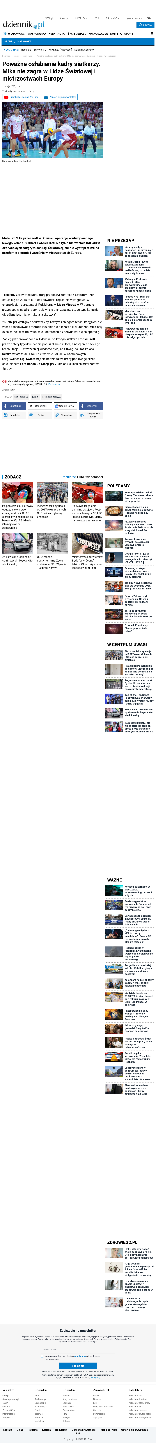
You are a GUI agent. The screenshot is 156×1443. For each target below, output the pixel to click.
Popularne (69, 477)
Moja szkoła (68, 1406)
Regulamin (61, 1429)
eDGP (5, 1403)
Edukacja (67, 1403)
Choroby (97, 1410)
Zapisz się (78, 1365)
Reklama (33, 1429)
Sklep (149, 18)
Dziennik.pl (41, 1390)
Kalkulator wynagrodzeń (140, 1417)
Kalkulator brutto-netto (140, 1414)
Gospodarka (40, 1403)
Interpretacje (8, 1414)
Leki (95, 1403)
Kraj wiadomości (91, 477)
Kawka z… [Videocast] (60, 49)
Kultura (66, 1421)
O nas (20, 1429)
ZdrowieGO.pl (112, 18)
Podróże (39, 1417)
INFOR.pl (49, 18)
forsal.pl (64, 18)
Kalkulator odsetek (138, 1410)
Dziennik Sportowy (84, 49)
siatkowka (27, 56)
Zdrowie (39, 1414)
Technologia (40, 1399)
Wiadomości (40, 1406)
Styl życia (97, 1417)
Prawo (96, 1395)
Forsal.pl (6, 1406)
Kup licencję (54, 384)
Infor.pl (5, 1395)
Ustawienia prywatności (134, 1429)
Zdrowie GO (40, 49)
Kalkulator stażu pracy (139, 1403)
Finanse (97, 1399)
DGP (97, 18)
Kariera (46, 1429)
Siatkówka (24, 41)
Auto (37, 1395)
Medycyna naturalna (103, 1406)
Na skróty (8, 1390)
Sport (8, 41)
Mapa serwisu (109, 1429)
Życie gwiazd (69, 1410)
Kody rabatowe (70, 1399)
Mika (35, 397)
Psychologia (99, 1414)
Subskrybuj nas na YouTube (24, 97)
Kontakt (7, 1429)
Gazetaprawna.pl (10, 1399)
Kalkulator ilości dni (138, 1399)
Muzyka (66, 1417)
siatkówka (21, 397)
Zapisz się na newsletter (63, 97)
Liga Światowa (51, 397)
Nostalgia (26, 49)
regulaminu (80, 1356)
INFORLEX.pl (81, 18)
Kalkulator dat (135, 1395)
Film (65, 1414)
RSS (78, 1433)
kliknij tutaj (95, 1377)
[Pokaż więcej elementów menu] (151, 34)
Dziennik (6, 56)
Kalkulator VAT (136, 1406)
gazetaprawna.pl (134, 18)
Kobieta (66, 1395)
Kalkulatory (135, 1390)
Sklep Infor (7, 1417)
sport (16, 56)
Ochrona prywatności (84, 1429)
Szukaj (147, 24)
